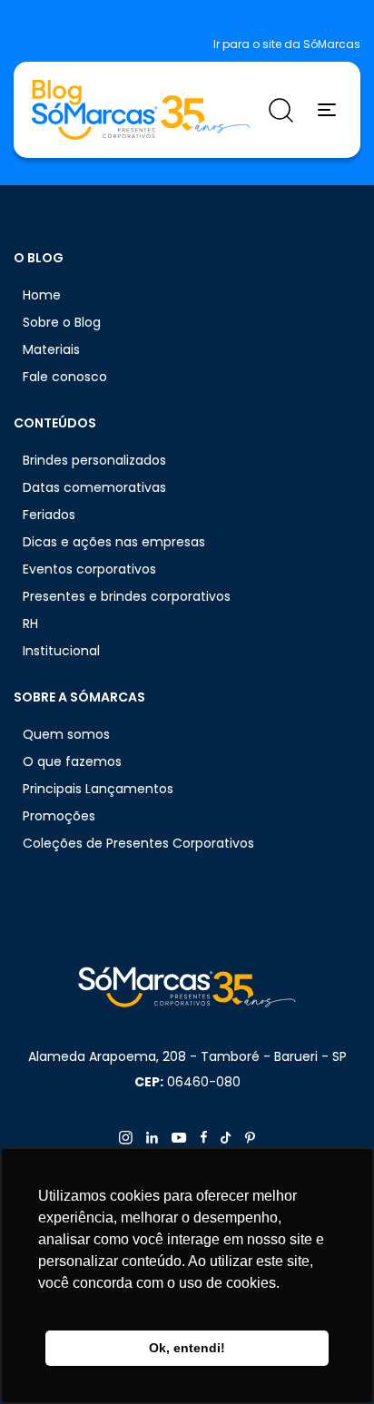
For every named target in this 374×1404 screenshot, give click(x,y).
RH (30, 623)
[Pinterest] (250, 1138)
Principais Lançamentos (98, 789)
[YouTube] (179, 1138)
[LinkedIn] (152, 1138)
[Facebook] (204, 1137)
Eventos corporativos (89, 569)
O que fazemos (72, 761)
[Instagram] (126, 1137)
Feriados (49, 515)
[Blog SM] (141, 110)
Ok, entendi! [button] (187, 1347)
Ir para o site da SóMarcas (286, 44)
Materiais (51, 349)
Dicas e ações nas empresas (114, 542)
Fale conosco (65, 377)
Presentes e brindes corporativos (127, 596)
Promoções (59, 816)
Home (42, 295)
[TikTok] (226, 1138)
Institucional (61, 651)
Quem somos (66, 734)
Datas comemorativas (94, 487)
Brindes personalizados (94, 460)
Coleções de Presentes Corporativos (138, 843)
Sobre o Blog (62, 322)
